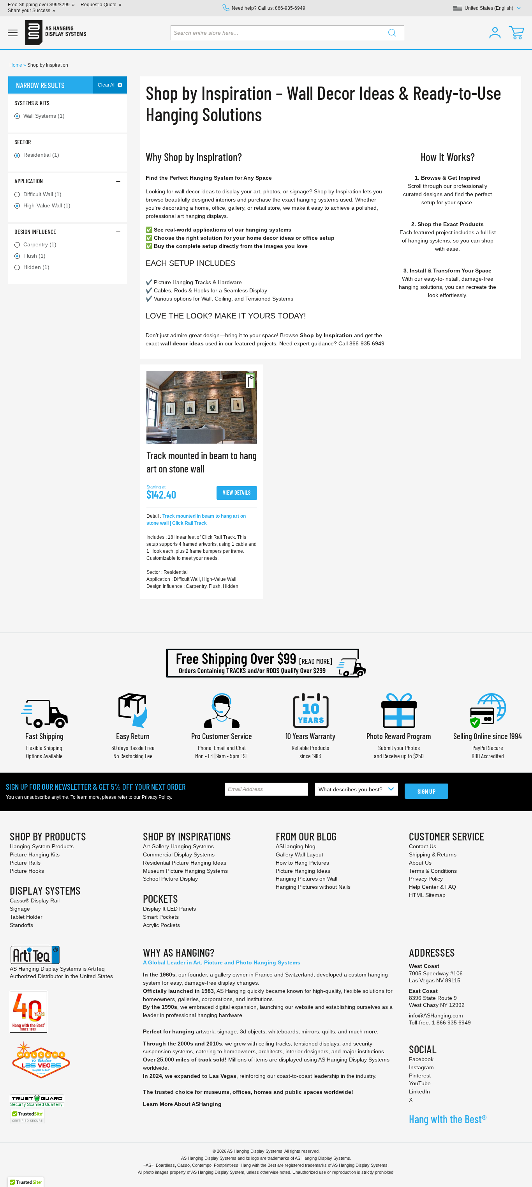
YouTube (420, 1083)
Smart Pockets (161, 917)
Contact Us (422, 846)
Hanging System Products (42, 846)
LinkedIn (419, 1091)
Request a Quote (98, 4)
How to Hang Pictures (302, 863)
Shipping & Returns (432, 854)
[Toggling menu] (13, 33)
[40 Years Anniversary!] (28, 1011)
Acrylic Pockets (161, 925)
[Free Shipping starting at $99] (266, 663)
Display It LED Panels (169, 909)
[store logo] (55, 32)
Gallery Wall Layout (299, 854)
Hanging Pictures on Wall (306, 879)
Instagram (421, 1067)
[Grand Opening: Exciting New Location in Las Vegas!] (41, 1059)
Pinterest (420, 1075)
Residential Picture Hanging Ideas (184, 863)
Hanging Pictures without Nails (313, 887)
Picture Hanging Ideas (303, 871)
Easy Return (133, 736)
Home (16, 65)
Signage (20, 909)
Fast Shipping (44, 736)
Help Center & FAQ (432, 887)
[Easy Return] (132, 709)
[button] (495, 33)
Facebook (421, 1059)
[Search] (392, 33)
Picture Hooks (27, 871)
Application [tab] (28, 180)
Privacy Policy (156, 797)
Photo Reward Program (398, 736)
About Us (420, 863)
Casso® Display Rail (35, 900)
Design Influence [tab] (35, 231)
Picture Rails (25, 863)
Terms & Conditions (433, 871)
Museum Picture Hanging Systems (185, 871)
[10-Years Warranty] (310, 709)
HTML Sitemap (427, 895)
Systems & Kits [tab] (31, 102)
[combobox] (287, 33)
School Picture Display (170, 879)
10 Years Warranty (310, 736)
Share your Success (29, 10)
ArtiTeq (96, 969)
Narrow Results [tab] (40, 84)
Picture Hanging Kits (35, 854)
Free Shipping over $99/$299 (39, 4)
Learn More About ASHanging (182, 1104)
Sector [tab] (22, 141)
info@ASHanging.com (436, 1015)
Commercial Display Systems (179, 854)
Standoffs (21, 925)
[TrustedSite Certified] (27, 1116)
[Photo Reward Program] (398, 709)
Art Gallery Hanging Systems (178, 846)
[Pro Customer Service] (221, 709)
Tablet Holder (26, 917)
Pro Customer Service (221, 736)
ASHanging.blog (295, 846)
